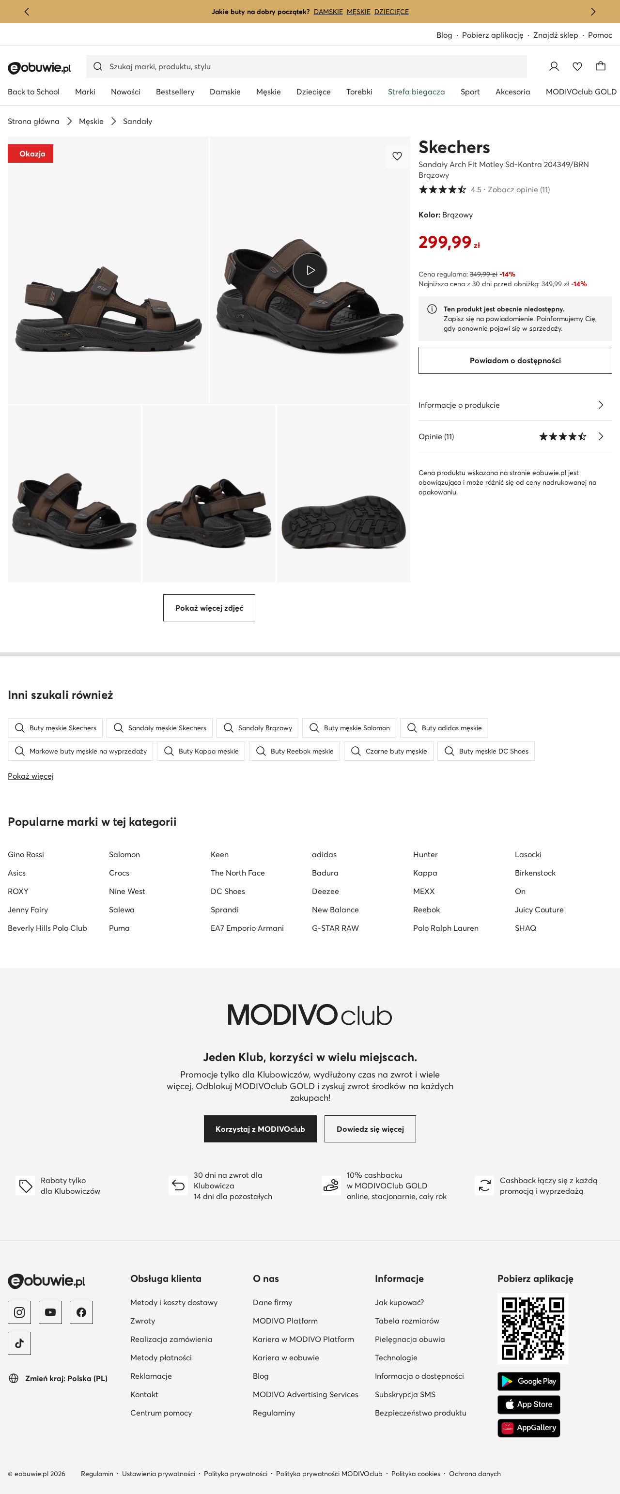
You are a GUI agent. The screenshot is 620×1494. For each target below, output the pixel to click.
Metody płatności (187, 1357)
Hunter (425, 854)
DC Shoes (228, 891)
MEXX (424, 891)
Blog (449, 35)
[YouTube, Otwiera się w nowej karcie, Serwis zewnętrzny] (50, 1312)
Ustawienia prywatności (158, 1473)
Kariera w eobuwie (310, 1357)
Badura (325, 873)
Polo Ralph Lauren (446, 928)
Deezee (325, 891)
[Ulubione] (577, 66)
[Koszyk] (600, 66)
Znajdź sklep (555, 35)
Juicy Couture (539, 909)
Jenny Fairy (28, 909)
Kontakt (187, 1394)
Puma (119, 928)
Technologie (432, 1357)
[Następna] (592, 11)
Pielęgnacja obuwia (432, 1339)
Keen (220, 854)
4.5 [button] (484, 189)
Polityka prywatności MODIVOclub (329, 1473)
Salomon (124, 854)
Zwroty (187, 1320)
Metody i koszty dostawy (187, 1302)
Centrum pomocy (187, 1412)
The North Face (238, 873)
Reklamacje (187, 1376)
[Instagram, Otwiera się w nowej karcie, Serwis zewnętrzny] (19, 1312)
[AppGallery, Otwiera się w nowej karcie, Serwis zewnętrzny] (528, 1428)
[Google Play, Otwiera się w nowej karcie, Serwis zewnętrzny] (528, 1381)
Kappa (425, 873)
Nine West (127, 891)
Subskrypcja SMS (432, 1394)
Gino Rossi (26, 854)
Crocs (119, 873)
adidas (324, 854)
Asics (17, 873)
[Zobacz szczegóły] (600, 404)
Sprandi (225, 909)
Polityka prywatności (235, 1473)
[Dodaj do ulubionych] (398, 156)
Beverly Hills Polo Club (47, 928)
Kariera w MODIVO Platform (310, 1339)
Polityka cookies (415, 1473)
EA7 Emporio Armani (247, 928)
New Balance (335, 909)
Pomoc (600, 35)
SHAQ (525, 928)
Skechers (454, 146)
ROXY (18, 891)
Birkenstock (535, 873)
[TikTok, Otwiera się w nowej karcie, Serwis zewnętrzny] (19, 1343)
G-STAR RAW (335, 928)
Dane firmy (310, 1302)
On (520, 891)
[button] (108, 270)
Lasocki (528, 854)
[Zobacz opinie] (600, 436)
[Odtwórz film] (310, 270)
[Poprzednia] (27, 11)
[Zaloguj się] (554, 66)
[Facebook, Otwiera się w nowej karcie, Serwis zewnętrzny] (81, 1312)
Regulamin (97, 1473)
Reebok (426, 909)
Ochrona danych (475, 1473)
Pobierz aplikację (497, 35)
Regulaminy (310, 1412)
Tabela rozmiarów (432, 1320)
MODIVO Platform (310, 1320)
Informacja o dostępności (432, 1376)
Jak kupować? (432, 1302)
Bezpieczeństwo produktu (432, 1412)
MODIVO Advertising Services (310, 1394)
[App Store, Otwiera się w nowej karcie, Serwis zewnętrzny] (528, 1405)
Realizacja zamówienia (187, 1339)
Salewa (122, 909)
